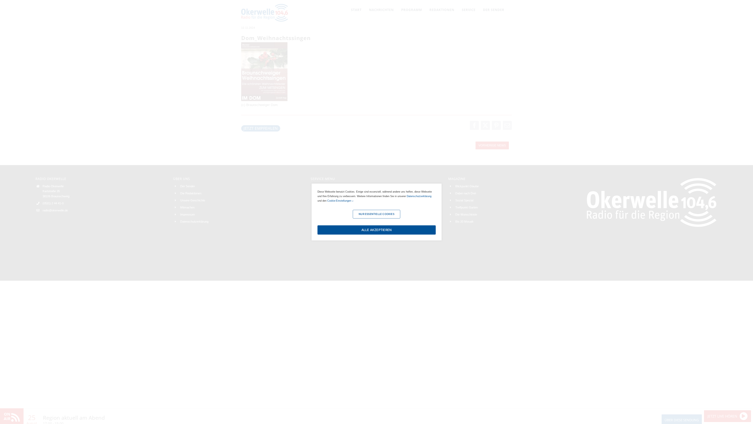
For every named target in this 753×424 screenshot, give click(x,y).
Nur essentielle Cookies (376, 214)
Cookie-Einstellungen (339, 200)
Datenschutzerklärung (419, 196)
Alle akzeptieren (376, 230)
